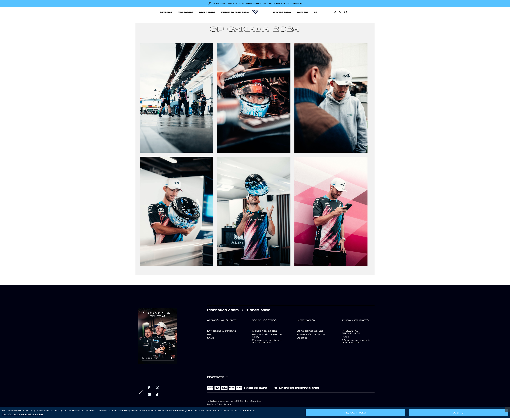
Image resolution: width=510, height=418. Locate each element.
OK (171, 358)
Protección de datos (311, 334)
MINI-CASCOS (185, 12)
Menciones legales (264, 331)
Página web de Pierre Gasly (267, 335)
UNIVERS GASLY (282, 12)
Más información (11, 414)
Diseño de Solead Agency (219, 404)
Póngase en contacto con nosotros (267, 341)
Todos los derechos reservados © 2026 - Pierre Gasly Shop (234, 401)
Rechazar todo (355, 412)
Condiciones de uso (310, 331)
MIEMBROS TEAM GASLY (235, 12)
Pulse (345, 336)
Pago (210, 334)
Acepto (458, 412)
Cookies (302, 338)
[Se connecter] (335, 11)
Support (303, 12)
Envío (211, 338)
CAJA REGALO (207, 12)
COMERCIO (166, 12)
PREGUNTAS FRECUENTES (351, 332)
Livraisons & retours (221, 331)
